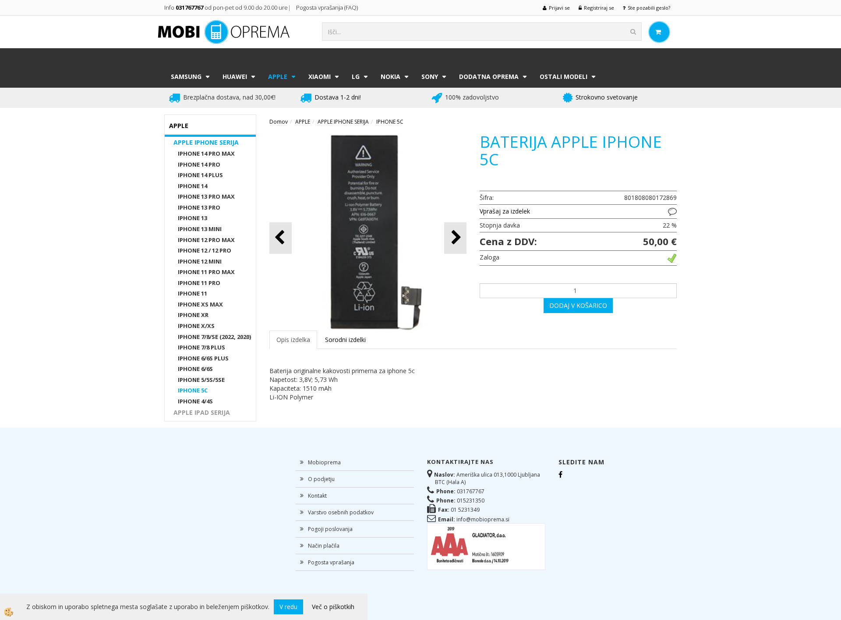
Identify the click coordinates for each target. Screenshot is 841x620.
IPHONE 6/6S (195, 369)
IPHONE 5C (193, 390)
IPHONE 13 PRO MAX (206, 196)
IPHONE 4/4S (195, 401)
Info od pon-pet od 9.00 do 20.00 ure (226, 7)
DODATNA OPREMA (489, 76)
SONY (429, 76)
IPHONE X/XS (196, 326)
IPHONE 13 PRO (199, 207)
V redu (288, 606)
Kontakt (317, 495)
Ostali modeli (563, 76)
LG (356, 76)
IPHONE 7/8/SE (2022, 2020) (214, 337)
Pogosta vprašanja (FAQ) (327, 7)
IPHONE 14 (192, 186)
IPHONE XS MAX (200, 304)
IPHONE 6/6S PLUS (203, 358)
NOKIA (390, 76)
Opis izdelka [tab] (293, 339)
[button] (455, 237)
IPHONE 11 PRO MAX (206, 272)
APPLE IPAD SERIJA (201, 412)
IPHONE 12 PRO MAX (206, 240)
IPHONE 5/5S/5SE (201, 380)
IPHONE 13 (192, 218)
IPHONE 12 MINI (200, 261)
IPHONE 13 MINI (200, 229)
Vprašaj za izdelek (505, 211)
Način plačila (323, 545)
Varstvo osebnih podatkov (341, 512)
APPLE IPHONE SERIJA (206, 142)
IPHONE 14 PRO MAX (206, 153)
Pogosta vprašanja (331, 562)
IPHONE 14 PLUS (200, 175)
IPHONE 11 (192, 293)
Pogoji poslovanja (330, 529)
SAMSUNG (186, 76)
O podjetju (321, 479)
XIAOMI (319, 76)
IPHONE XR (193, 315)
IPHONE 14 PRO (199, 164)
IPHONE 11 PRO (199, 283)
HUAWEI (235, 76)
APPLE (277, 76)
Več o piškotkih (333, 606)
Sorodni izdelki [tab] (345, 339)
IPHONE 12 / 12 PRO (204, 250)
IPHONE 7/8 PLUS (201, 347)
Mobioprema (324, 462)
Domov (278, 121)
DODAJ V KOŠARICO (578, 305)
